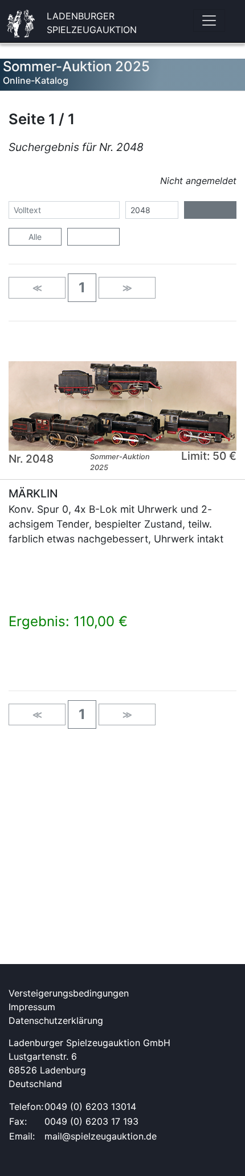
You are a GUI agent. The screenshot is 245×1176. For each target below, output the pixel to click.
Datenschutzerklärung (56, 1020)
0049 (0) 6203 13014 (90, 1106)
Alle (35, 237)
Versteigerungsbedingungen (69, 993)
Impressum (32, 1006)
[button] (82, 287)
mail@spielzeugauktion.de (100, 1136)
